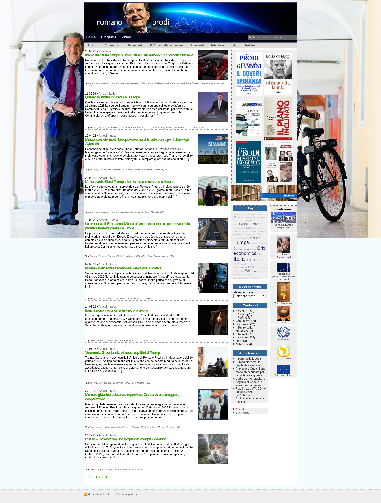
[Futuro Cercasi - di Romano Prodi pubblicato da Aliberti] (272, 181)
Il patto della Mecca (248, 358)
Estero (113, 220)
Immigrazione (240, 214)
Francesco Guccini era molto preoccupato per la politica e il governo (250, 372)
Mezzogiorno (157, 127)
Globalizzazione (133, 83)
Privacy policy (126, 494)
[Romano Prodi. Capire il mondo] (271, 160)
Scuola (88, 85)
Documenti (135, 45)
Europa (119, 83)
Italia (188, 83)
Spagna (258, 235)
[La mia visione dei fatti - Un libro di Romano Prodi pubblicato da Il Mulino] (286, 181)
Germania (248, 220)
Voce (242, 412)
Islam (132, 212)
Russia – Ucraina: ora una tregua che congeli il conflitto (125, 439)
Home (91, 37)
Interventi (197, 45)
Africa (260, 254)
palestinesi (146, 169)
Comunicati (112, 45)
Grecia (264, 243)
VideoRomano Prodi (283, 255)
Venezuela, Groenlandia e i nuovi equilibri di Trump (122, 352)
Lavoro (237, 231)
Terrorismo (158, 169)
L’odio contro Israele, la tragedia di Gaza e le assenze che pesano (250, 382)
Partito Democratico (256, 231)
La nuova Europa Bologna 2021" (284, 226)
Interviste (217, 45)
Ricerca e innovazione (212, 83)
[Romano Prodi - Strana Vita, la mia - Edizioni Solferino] (278, 94)
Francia (111, 256)
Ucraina (132, 469)
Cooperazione (97, 427)
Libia (243, 232)
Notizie (250, 45)
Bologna (259, 214)
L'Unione (236, 238)
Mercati (196, 83)
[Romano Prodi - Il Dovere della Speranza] (249, 95)
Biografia (108, 37)
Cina (92, 469)
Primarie (249, 275)
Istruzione (251, 214)
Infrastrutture (169, 83)
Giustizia (253, 249)
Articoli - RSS (98, 494)
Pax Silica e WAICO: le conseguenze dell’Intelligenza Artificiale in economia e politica (251, 395)
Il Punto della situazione (166, 45)
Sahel (254, 228)
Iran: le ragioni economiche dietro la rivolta (116, 310)
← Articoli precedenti (98, 477)
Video (126, 37)
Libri (234, 45)
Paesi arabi (134, 169)
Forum (283, 322)
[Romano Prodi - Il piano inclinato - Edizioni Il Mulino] (278, 138)
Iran (110, 169)
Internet (181, 83)
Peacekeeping (161, 256)
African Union (283, 358)
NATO (137, 256)
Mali (243, 275)
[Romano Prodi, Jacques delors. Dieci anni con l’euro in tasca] (286, 160)
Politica (169, 127)
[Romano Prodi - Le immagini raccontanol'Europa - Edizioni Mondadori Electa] (249, 135)
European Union (283, 375)
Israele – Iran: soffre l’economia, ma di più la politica (123, 268)
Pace (124, 169)
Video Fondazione (283, 303)
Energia (111, 83)
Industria (156, 83)
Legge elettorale (239, 228)
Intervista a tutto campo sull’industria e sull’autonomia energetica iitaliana (139, 55)
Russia (146, 340)
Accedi (240, 409)
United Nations (283, 339)
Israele (140, 212)
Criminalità (237, 221)
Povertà (170, 427)
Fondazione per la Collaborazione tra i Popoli (283, 276)
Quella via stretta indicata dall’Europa (112, 97)
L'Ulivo (251, 264)
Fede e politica (249, 235)
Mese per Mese (243, 292)
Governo (146, 83)
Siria (242, 271)
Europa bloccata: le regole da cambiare (248, 363)
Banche (244, 264)
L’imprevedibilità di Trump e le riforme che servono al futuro (129, 182)
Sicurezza (261, 271)
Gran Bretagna (255, 243)
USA (167, 169)
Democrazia (113, 340)
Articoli (92, 45)
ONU (143, 256)
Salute (256, 221)
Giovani (262, 221)
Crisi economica (97, 83)
